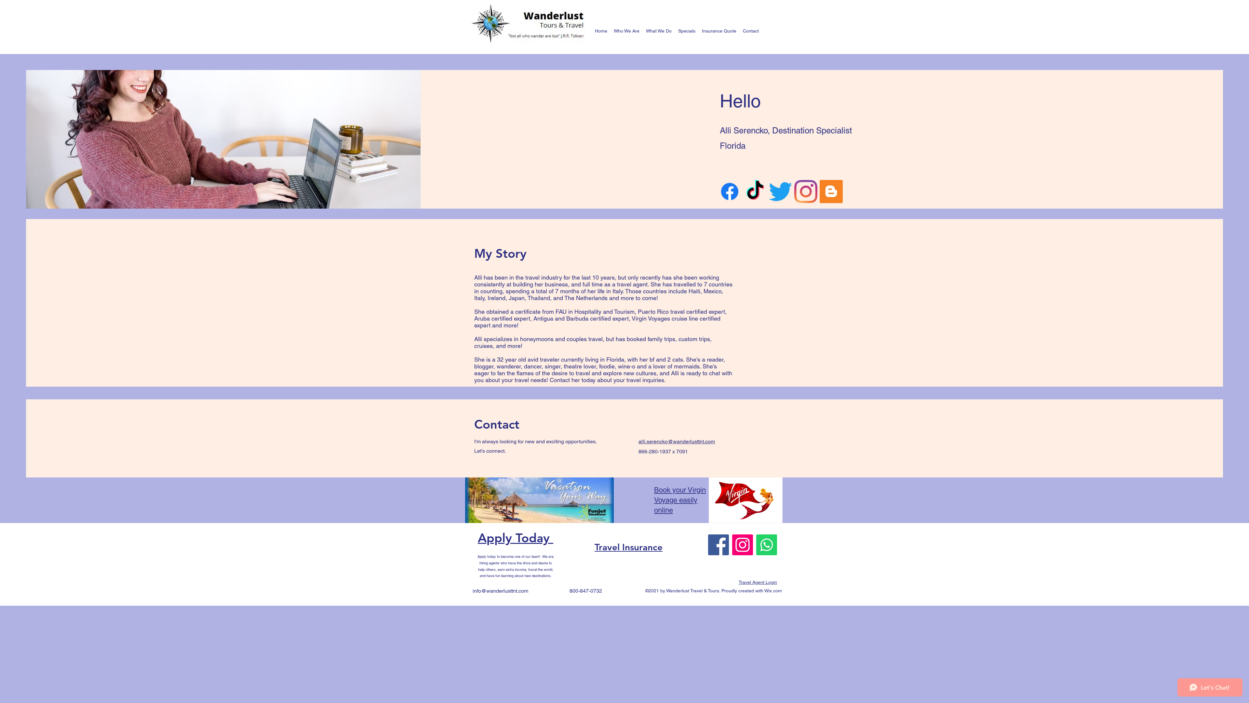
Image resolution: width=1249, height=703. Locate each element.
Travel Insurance (629, 547)
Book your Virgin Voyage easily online (680, 500)
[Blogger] (831, 191)
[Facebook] (729, 191)
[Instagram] (805, 191)
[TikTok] (755, 191)
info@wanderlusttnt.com (500, 591)
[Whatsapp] (766, 544)
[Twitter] (780, 191)
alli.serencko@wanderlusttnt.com (676, 441)
